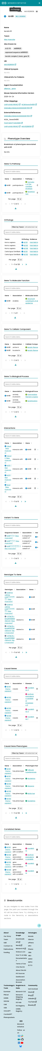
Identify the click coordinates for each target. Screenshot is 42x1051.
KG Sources (20, 973)
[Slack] (22, 1035)
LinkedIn (31, 999)
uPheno (31, 943)
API (17, 942)
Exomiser (7, 992)
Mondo (30, 936)
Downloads (20, 939)
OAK (5, 1004)
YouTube (31, 1002)
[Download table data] (15, 208)
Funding (7, 952)
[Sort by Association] (23, 179)
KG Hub (18, 1002)
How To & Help (21, 955)
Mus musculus (9, 39)
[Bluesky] (20, 1046)
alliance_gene (10, 88)
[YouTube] (22, 1042)
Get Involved (33, 989)
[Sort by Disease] (33, 683)
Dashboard (20, 977)
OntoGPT (7, 1011)
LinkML (6, 998)
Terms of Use (21, 964)
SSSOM (6, 1001)
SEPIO (30, 962)
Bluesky (31, 1005)
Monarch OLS (21, 992)
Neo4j (18, 945)
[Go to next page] (22, 264)
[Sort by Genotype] (14, 589)
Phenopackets (9, 1017)
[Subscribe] (19, 1035)
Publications (8, 949)
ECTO (30, 965)
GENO (30, 959)
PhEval (6, 995)
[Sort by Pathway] (33, 179)
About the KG (21, 970)
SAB (5, 943)
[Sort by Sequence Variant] (20, 532)
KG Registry (20, 1006)
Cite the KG (20, 967)
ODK (5, 1008)
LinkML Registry (19, 1010)
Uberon (31, 939)
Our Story (7, 936)
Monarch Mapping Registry (19, 997)
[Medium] (19, 1039)
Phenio (30, 949)
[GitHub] (22, 1039)
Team (6, 939)
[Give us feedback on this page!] (39, 925)
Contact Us (8, 946)
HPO (29, 946)
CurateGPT (8, 1014)
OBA (29, 952)
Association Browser (20, 981)
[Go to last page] (25, 264)
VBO (29, 956)
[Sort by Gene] (10, 179)
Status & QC (20, 952)
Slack (30, 992)
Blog (30, 995)
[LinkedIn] (19, 1042)
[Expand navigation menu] (39, 3)
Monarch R (20, 949)
